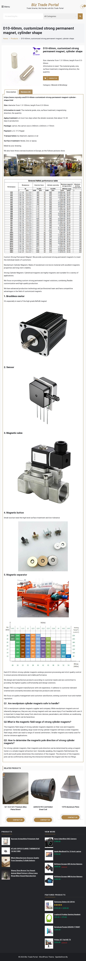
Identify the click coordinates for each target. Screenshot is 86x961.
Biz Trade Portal (45, 4)
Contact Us (53, 78)
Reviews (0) (26, 92)
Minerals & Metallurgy (59, 85)
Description (11, 92)
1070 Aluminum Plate (70, 807)
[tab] (11, 92)
